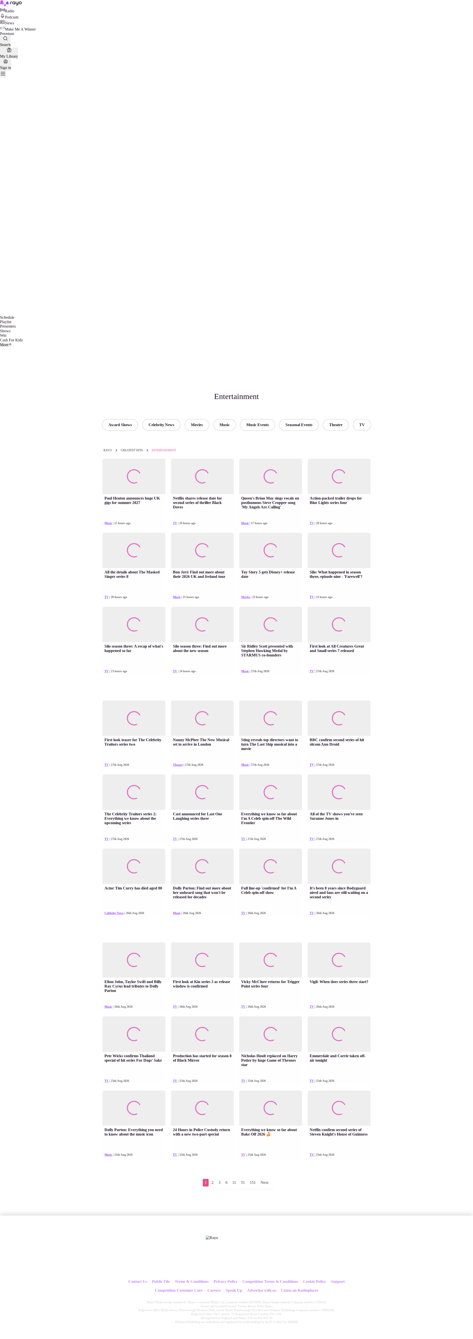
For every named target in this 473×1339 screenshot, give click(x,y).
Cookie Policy (314, 1281)
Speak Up (234, 1290)
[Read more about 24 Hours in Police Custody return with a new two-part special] (202, 1108)
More (4, 345)
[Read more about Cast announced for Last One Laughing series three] (202, 792)
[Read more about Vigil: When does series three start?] (339, 960)
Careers (214, 1290)
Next (264, 1182)
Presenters (8, 326)
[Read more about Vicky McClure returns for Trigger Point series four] (270, 960)
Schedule (7, 317)
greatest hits (132, 450)
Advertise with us (261, 1290)
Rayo (107, 450)
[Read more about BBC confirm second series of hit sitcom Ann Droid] (339, 718)
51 (243, 1182)
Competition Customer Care (179, 1290)
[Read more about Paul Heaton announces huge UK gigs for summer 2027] (133, 476)
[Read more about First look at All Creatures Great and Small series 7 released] (339, 624)
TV (362, 425)
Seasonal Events (299, 425)
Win (3, 335)
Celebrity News (161, 425)
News (9, 23)
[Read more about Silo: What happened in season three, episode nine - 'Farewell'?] (339, 550)
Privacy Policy (225, 1281)
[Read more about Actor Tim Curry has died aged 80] (133, 866)
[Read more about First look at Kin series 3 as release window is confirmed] (202, 960)
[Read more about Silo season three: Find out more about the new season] (202, 624)
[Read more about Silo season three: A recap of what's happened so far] (133, 624)
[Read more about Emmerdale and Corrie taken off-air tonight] (339, 1034)
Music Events (257, 425)
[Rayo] (212, 1238)
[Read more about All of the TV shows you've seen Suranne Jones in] (339, 792)
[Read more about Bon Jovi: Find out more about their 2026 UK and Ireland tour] (202, 550)
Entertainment (164, 450)
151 (253, 1182)
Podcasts (11, 17)
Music (225, 425)
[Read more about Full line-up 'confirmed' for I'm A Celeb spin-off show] (270, 866)
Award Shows (120, 425)
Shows (5, 331)
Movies (197, 425)
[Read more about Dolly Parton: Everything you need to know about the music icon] (133, 1108)
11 (234, 1182)
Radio (9, 11)
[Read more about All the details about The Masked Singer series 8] (133, 550)
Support (338, 1281)
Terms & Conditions (192, 1281)
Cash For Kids (11, 340)
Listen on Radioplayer (299, 1290)
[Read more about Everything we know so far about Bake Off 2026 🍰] (270, 1108)
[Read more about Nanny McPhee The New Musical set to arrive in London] (202, 718)
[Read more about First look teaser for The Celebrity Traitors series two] (133, 718)
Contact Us (137, 1281)
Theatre (335, 425)
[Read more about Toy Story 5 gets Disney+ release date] (270, 550)
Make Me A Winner (20, 29)
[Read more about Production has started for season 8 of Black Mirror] (202, 1034)
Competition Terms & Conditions (270, 1281)
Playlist (5, 322)
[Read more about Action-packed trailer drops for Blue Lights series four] (339, 476)
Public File (161, 1281)
